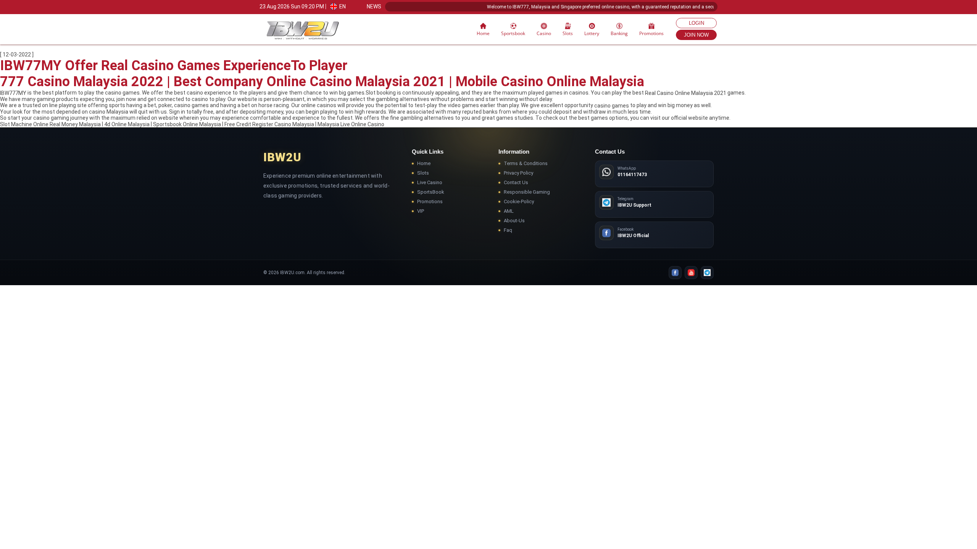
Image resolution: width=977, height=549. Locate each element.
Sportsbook (513, 33)
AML (509, 211)
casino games (611, 106)
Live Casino (429, 182)
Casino (544, 33)
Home (483, 33)
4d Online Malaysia (127, 124)
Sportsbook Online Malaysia (187, 124)
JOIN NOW (696, 35)
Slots (423, 173)
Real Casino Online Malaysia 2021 (685, 93)
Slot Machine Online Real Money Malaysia (50, 124)
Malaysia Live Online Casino (351, 124)
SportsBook (430, 192)
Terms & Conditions (526, 163)
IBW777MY (13, 93)
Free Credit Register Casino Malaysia (269, 124)
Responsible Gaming (527, 192)
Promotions (651, 33)
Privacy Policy (518, 173)
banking (619, 33)
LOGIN (696, 23)
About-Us (514, 220)
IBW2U (282, 157)
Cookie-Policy (519, 201)
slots (568, 33)
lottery (591, 33)
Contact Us (516, 182)
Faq (508, 230)
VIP (420, 211)
